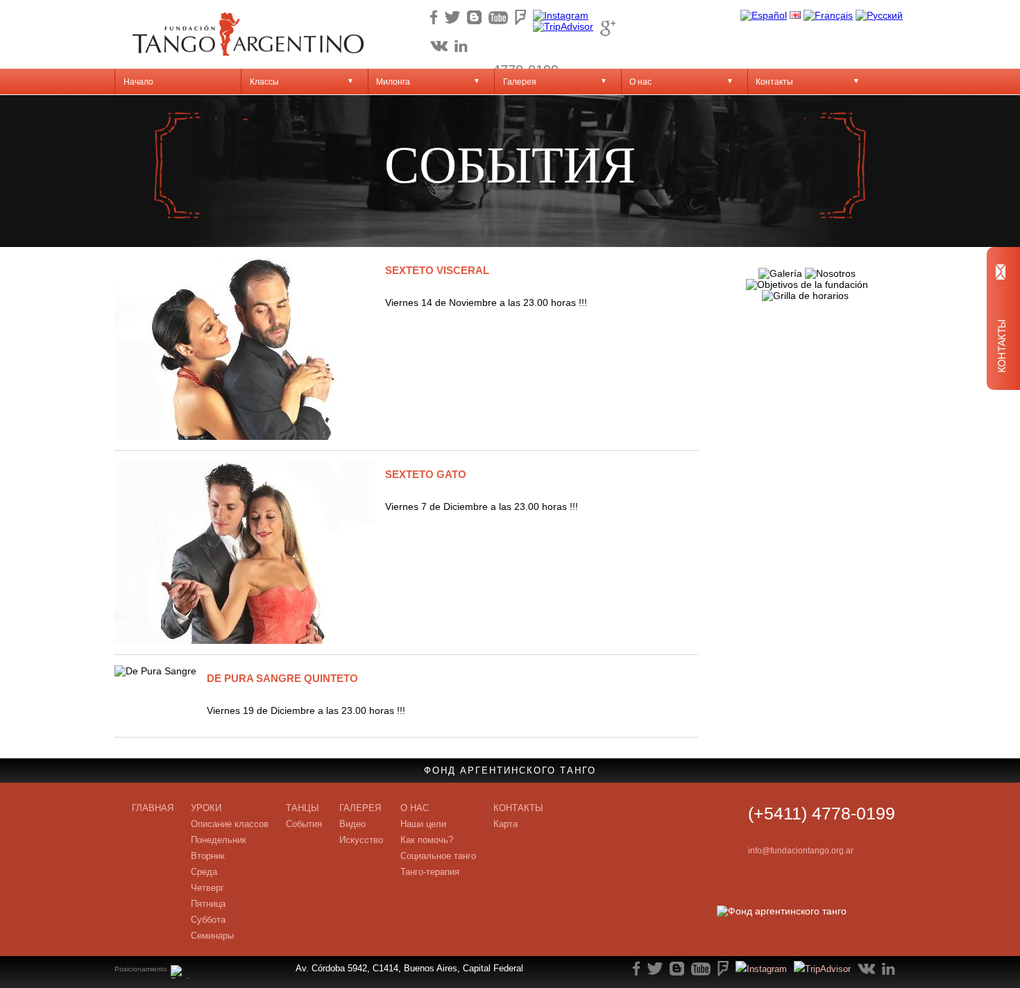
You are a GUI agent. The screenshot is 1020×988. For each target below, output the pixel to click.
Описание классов (230, 824)
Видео (352, 824)
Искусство (361, 840)
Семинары (212, 935)
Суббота (208, 919)
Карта (505, 824)
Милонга (393, 82)
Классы (264, 82)
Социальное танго (438, 856)
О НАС (414, 808)
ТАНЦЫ (302, 808)
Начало (138, 82)
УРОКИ (206, 808)
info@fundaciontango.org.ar (800, 850)
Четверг (207, 888)
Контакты (774, 82)
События (304, 824)
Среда (204, 872)
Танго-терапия (429, 872)
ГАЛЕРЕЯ (360, 808)
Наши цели (423, 824)
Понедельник (218, 840)
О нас (640, 82)
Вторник (208, 856)
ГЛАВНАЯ (152, 808)
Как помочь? (426, 840)
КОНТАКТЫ (518, 808)
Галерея (519, 82)
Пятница (208, 903)
